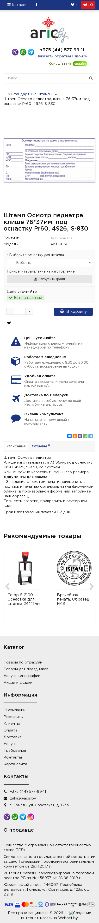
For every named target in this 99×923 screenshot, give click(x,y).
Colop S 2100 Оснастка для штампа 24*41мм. (23, 599)
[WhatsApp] (85, 436)
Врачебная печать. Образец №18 (73, 599)
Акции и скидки (18, 682)
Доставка (13, 737)
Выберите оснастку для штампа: (37, 255)
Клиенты (12, 723)
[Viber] (80, 436)
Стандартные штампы (31, 94)
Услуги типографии (22, 675)
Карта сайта (15, 764)
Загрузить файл (51, 279)
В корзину (76, 312)
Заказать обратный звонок (62, 56)
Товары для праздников (26, 669)
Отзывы (41, 446)
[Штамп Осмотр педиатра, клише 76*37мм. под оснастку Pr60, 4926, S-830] (49, 160)
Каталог (19, 5)
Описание (16, 446)
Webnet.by (68, 918)
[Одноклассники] (75, 436)
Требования (15, 750)
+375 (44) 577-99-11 (62, 50)
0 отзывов (63, 238)
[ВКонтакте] (69, 436)
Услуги (10, 743)
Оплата (11, 730)
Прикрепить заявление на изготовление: (41, 271)
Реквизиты (14, 716)
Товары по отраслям (23, 662)
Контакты (13, 757)
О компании (14, 710)
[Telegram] (90, 436)
